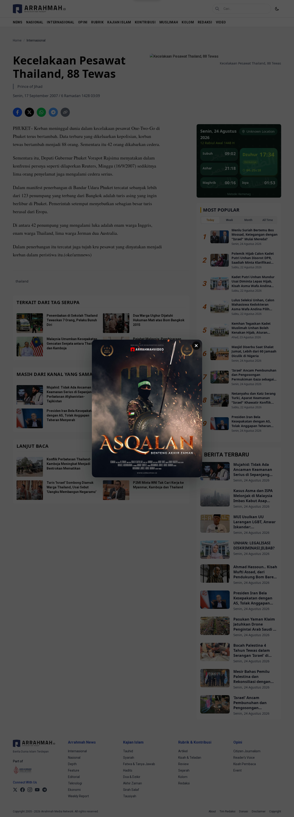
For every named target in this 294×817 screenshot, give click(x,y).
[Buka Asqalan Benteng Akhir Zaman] (147, 408)
